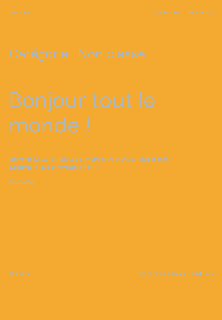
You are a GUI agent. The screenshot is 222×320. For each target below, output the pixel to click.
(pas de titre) (167, 12)
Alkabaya (19, 12)
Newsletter (201, 12)
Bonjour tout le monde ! (82, 112)
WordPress (201, 273)
